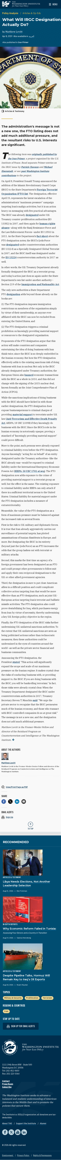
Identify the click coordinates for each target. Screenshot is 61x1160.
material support (22, 414)
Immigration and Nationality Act (40, 284)
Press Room (7, 1084)
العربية (31, 36)
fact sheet (42, 236)
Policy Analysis (10, 13)
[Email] (23, 801)
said (35, 700)
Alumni (43, 1123)
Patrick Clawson (30, 167)
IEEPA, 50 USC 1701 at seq (29, 471)
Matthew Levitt (13, 31)
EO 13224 (11, 257)
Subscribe (6, 1087)
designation (13, 294)
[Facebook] (3, 801)
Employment (8, 1155)
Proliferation (32, 998)
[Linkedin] (17, 801)
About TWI (7, 1123)
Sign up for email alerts (22, 1026)
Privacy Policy (23, 1155)
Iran (6, 1011)
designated (32, 215)
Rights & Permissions (42, 1155)
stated (16, 662)
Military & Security (13, 998)
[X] (10, 801)
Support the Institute (26, 1123)
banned (29, 375)
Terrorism (47, 998)
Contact (6, 1081)
